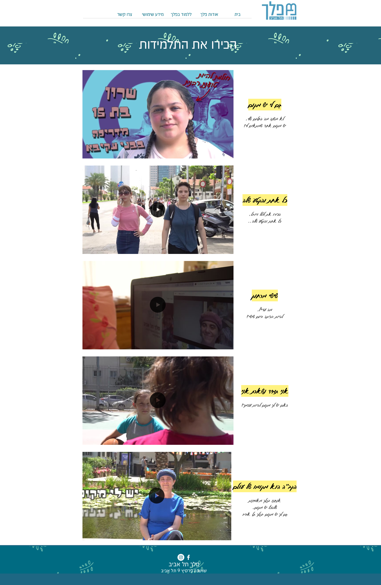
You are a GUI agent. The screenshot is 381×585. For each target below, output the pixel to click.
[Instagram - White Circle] (180, 557)
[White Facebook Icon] (188, 557)
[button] (181, 16)
